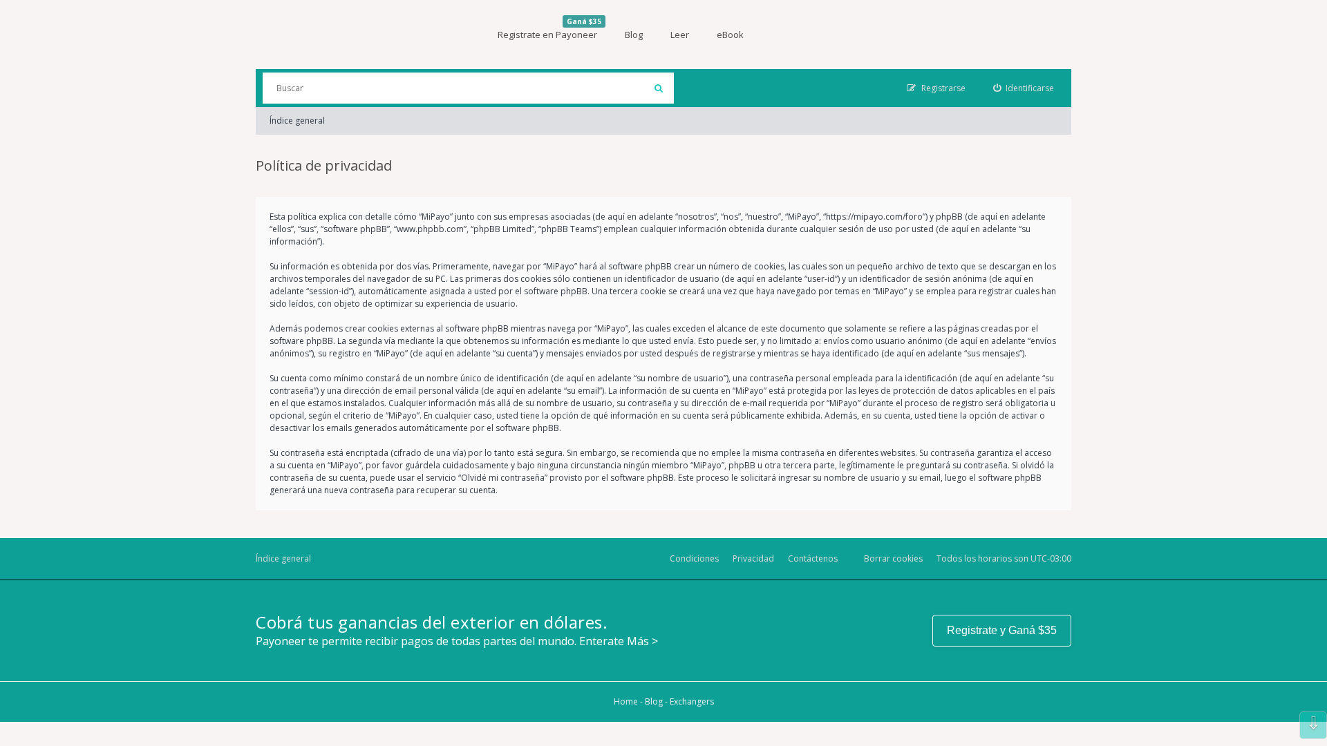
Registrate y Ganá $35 (1002, 630)
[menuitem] (1024, 88)
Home (626, 701)
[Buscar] (658, 88)
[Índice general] (359, 34)
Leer (679, 34)
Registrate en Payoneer (549, 29)
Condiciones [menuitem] (694, 558)
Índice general (297, 120)
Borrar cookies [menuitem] (893, 558)
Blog (634, 34)
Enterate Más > (618, 641)
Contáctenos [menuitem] (813, 558)
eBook (730, 34)
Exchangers (692, 701)
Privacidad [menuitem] (753, 558)
